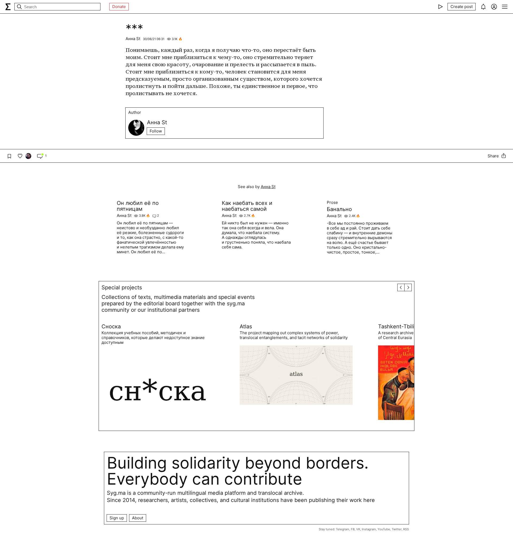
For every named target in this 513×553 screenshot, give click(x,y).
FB (353, 529)
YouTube (384, 529)
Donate (119, 6)
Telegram (342, 529)
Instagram (369, 529)
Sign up (117, 517)
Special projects (122, 287)
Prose (332, 202)
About (137, 517)
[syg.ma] (8, 6)
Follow (156, 131)
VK (358, 529)
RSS (406, 529)
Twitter (397, 529)
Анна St (133, 38)
